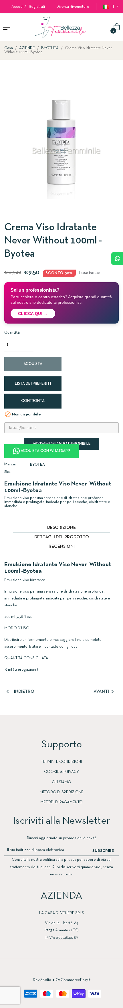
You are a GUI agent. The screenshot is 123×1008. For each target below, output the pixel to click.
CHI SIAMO (61, 782)
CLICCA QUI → (33, 313)
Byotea (37, 465)
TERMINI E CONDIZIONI (61, 762)
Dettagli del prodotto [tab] (61, 537)
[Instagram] (67, 970)
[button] (70, 6)
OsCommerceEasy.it (72, 980)
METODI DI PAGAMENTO (61, 802)
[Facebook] (55, 970)
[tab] (61, 554)
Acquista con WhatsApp (45, 451)
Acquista (32, 364)
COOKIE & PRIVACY (61, 772)
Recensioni (62, 547)
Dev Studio (42, 980)
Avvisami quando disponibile (62, 444)
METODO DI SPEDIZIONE (62, 792)
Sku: (7, 472)
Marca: (10, 464)
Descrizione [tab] (61, 528)
